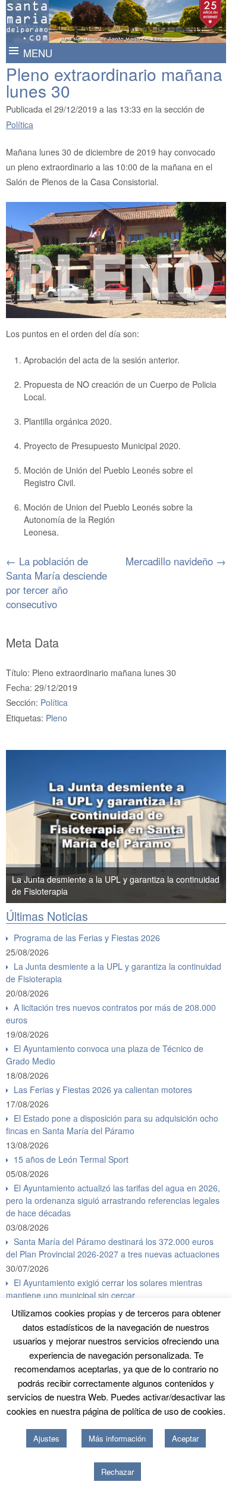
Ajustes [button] (46, 1438)
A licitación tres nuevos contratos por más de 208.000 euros (111, 1013)
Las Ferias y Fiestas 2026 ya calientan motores (103, 1089)
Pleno (56, 718)
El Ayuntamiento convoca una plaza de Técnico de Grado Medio (104, 1054)
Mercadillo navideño (176, 561)
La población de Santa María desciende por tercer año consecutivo (56, 582)
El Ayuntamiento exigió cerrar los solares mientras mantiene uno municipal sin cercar (104, 1289)
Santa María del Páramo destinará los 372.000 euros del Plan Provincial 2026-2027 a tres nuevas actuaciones (113, 1247)
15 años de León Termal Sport (71, 1159)
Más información (117, 1438)
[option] (116, 827)
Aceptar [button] (185, 1438)
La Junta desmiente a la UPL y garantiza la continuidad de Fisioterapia (113, 972)
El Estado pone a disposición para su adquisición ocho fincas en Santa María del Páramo (112, 1124)
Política (19, 124)
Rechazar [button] (117, 1471)
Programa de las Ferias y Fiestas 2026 (87, 938)
